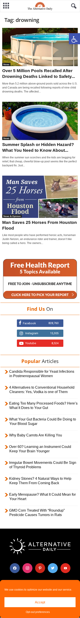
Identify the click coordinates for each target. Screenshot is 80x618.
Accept (40, 602)
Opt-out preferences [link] (38, 612)
